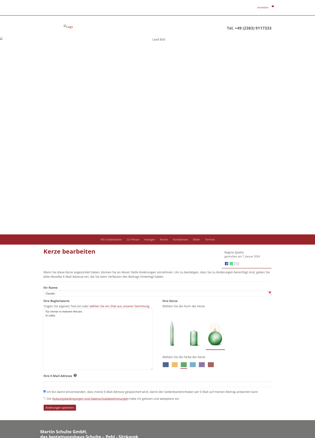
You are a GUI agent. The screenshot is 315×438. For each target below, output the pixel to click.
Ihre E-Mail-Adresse (57, 376)
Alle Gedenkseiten (111, 239)
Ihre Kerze (170, 301)
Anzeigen (149, 239)
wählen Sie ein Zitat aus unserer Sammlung (119, 306)
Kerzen (164, 239)
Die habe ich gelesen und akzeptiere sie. (113, 399)
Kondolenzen (180, 239)
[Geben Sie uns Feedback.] (273, 7)
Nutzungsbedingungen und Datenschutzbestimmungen (90, 399)
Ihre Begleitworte (56, 301)
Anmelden (263, 7)
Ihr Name (50, 288)
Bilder (196, 239)
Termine (210, 239)
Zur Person (133, 239)
